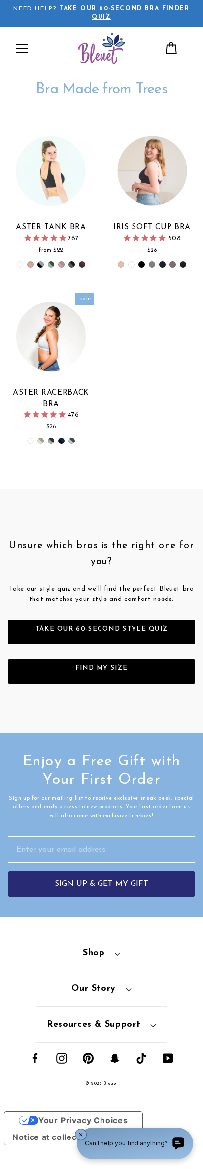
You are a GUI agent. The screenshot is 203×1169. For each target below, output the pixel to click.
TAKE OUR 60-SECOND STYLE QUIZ (101, 629)
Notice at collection (52, 1137)
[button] (22, 48)
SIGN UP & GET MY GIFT (101, 884)
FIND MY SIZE (101, 668)
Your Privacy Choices (83, 1120)
